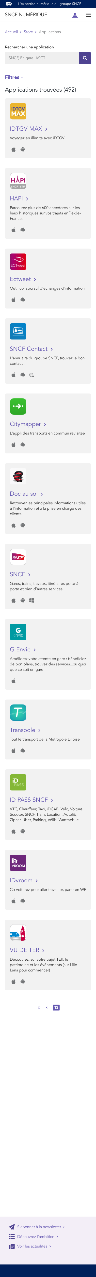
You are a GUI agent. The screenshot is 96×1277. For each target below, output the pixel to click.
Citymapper (26, 424)
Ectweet (21, 279)
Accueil (11, 31)
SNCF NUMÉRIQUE (26, 15)
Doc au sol (24, 493)
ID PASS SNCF (29, 799)
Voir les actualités (32, 1246)
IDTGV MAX (27, 128)
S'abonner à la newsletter (39, 1226)
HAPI (17, 198)
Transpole (23, 730)
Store (28, 31)
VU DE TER (25, 950)
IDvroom (22, 880)
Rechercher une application (29, 47)
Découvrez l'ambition (35, 1236)
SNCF (18, 574)
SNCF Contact (29, 348)
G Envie (21, 649)
